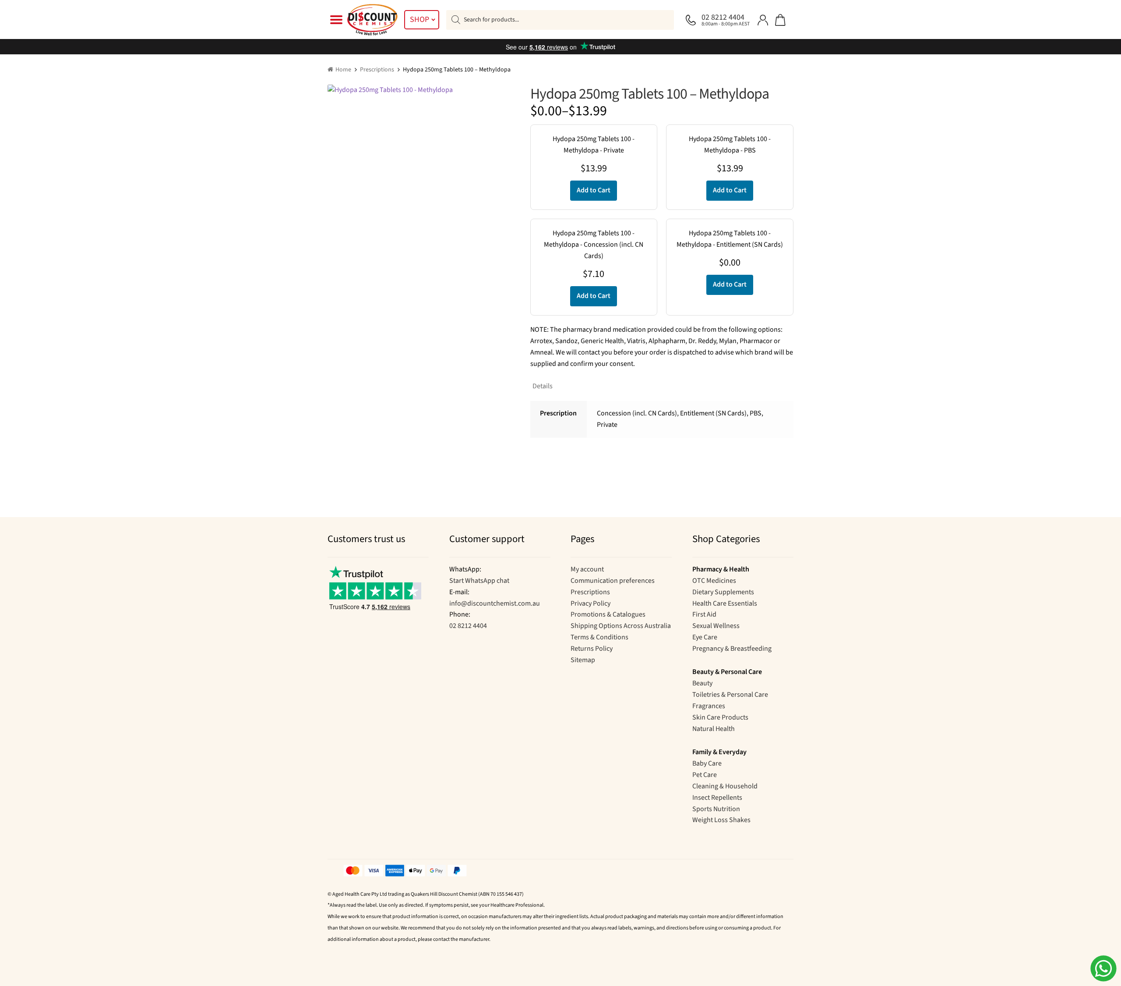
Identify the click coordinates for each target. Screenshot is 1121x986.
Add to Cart (593, 190)
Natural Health (713, 729)
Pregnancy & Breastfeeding (732, 648)
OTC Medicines (714, 580)
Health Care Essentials (724, 603)
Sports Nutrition (716, 809)
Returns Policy (592, 648)
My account (587, 569)
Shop (419, 19)
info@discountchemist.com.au (494, 603)
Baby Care (707, 763)
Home (343, 69)
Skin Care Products (720, 717)
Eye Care (704, 637)
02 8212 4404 (468, 626)
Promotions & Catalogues (608, 614)
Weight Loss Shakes (721, 820)
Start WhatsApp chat (479, 580)
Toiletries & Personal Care (730, 694)
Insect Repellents (717, 797)
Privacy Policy (590, 603)
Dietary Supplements (723, 592)
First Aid (704, 614)
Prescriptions (377, 69)
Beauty (702, 683)
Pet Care (704, 775)
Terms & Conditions (599, 637)
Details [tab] (542, 386)
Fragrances (708, 706)
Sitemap (583, 660)
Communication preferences (613, 580)
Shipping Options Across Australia (621, 626)
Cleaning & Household (725, 786)
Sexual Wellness (716, 626)
